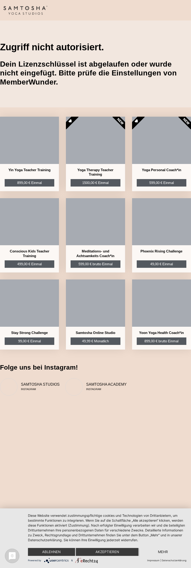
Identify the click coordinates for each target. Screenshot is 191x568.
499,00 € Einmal (29, 264)
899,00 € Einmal (29, 183)
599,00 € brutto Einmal (95, 264)
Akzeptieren (107, 552)
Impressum (153, 560)
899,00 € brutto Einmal (161, 341)
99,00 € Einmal (29, 341)
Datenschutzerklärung (174, 560)
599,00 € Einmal (161, 183)
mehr (163, 552)
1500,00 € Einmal (95, 183)
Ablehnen (51, 552)
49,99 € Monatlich (95, 341)
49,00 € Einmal (161, 264)
